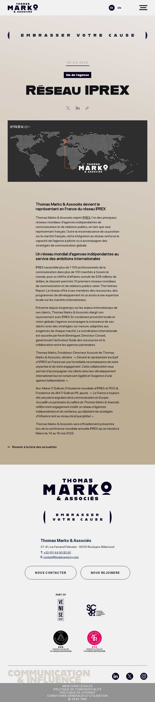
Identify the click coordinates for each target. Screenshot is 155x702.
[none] (116, 7)
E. (60, 557)
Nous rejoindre (105, 572)
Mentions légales (78, 686)
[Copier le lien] (87, 108)
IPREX (86, 217)
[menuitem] (112, 8)
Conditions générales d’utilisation (77, 695)
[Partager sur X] (71, 108)
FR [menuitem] (111, 7)
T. (56, 552)
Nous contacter (50, 572)
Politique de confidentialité (77, 689)
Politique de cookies (77, 692)
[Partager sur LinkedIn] (81, 108)
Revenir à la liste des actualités (34, 447)
